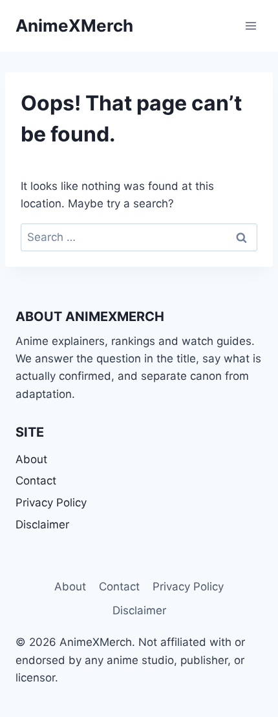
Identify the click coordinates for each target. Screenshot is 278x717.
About (31, 459)
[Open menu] (250, 26)
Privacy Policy (51, 502)
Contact (36, 480)
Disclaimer (42, 524)
